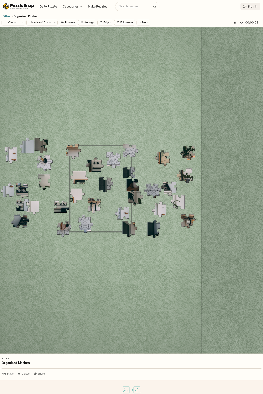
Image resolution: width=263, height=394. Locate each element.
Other (6, 16)
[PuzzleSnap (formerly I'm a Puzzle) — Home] (18, 6)
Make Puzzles (97, 6)
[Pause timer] (235, 22)
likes (26, 373)
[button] (72, 6)
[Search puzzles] (154, 6)
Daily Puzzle (48, 6)
